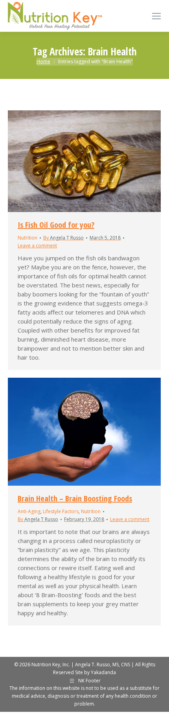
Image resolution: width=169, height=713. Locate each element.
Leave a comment (37, 245)
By (63, 237)
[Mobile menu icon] (156, 16)
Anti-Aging (29, 511)
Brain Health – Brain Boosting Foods (75, 498)
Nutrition (27, 237)
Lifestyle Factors (61, 511)
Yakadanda (103, 672)
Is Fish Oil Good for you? (56, 224)
